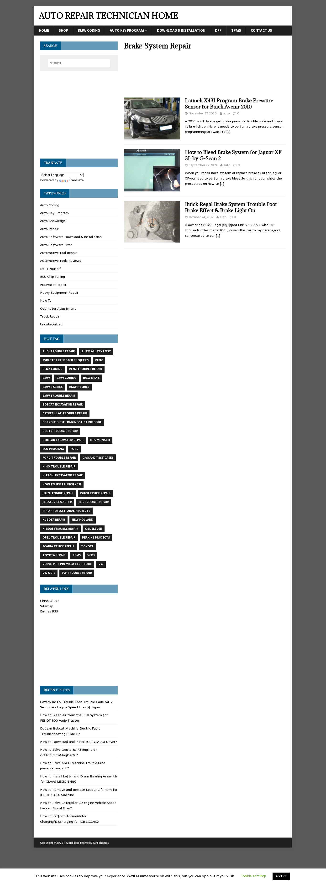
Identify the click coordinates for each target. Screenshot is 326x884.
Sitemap (46, 606)
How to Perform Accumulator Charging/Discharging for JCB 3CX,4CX (69, 818)
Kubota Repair (53, 519)
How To (46, 300)
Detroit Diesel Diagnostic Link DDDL (72, 422)
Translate (76, 180)
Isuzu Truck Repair (95, 493)
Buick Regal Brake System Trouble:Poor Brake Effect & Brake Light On (231, 207)
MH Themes (101, 842)
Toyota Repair (54, 555)
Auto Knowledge (53, 220)
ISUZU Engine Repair (58, 493)
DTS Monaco (100, 440)
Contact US (261, 30)
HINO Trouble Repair (58, 466)
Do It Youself (50, 268)
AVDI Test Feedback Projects (65, 360)
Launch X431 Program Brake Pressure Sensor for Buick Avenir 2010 (229, 103)
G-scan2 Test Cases (98, 457)
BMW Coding (89, 30)
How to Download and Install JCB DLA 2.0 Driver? (78, 741)
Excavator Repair (53, 284)
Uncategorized (51, 324)
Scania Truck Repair (58, 546)
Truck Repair (49, 316)
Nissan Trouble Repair (60, 528)
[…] (228, 131)
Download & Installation (181, 30)
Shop (63, 30)
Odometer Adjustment (58, 308)
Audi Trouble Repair (58, 351)
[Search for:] (79, 63)
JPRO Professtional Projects (66, 511)
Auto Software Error (56, 244)
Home (44, 30)
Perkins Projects (96, 537)
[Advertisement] (205, 75)
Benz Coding (52, 369)
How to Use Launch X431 (61, 484)
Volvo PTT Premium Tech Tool (67, 564)
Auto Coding (49, 205)
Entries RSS (49, 611)
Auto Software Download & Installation (71, 236)
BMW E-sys (91, 377)
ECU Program (53, 449)
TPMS (236, 30)
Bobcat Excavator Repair (62, 404)
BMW (46, 377)
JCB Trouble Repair (94, 502)
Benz (99, 360)
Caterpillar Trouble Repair (64, 413)
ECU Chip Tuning (52, 276)
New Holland (82, 519)
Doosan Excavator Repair (63, 440)
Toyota (87, 546)
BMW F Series (79, 387)
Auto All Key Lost (96, 351)
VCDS (91, 555)
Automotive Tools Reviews (60, 260)
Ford (74, 449)
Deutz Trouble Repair (60, 431)
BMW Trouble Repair (58, 395)
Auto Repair (49, 228)
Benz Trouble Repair (85, 369)
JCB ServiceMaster (57, 502)
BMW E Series (52, 387)
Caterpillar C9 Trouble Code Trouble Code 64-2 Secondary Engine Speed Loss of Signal (76, 704)
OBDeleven (93, 528)
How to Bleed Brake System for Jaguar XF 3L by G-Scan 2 (233, 155)
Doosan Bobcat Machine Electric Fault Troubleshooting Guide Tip (70, 731)
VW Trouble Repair (77, 572)
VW (101, 564)
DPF (218, 30)
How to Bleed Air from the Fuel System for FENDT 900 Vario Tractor (74, 717)
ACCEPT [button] (281, 876)
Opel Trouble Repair (58, 537)
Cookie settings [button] (254, 876)
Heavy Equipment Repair (59, 292)
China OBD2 (49, 600)
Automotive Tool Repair (58, 252)
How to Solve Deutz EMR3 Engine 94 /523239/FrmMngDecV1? (69, 752)
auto (226, 113)
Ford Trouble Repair (59, 457)
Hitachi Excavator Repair (62, 475)
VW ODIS (48, 572)
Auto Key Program (127, 30)
